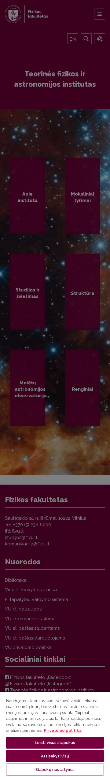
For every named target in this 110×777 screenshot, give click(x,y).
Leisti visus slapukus (55, 742)
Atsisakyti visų (55, 756)
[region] (55, 734)
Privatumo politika (63, 730)
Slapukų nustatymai (55, 769)
